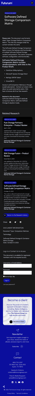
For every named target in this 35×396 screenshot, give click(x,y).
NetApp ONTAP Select (13, 77)
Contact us (19, 87)
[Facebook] (23, 382)
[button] (10, 222)
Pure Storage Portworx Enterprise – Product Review (15, 123)
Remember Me (9, 276)
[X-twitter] (16, 382)
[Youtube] (19, 382)
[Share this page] (4, 387)
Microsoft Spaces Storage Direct (17, 74)
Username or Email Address (12, 263)
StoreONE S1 (10, 81)
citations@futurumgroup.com (17, 372)
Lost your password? (9, 284)
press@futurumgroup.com (17, 378)
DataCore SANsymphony (14, 70)
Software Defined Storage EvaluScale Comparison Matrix (17, 187)
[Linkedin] (12, 382)
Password (6, 270)
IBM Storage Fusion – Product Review (16, 154)
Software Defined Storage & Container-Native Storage (17, 141)
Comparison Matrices (22, 231)
